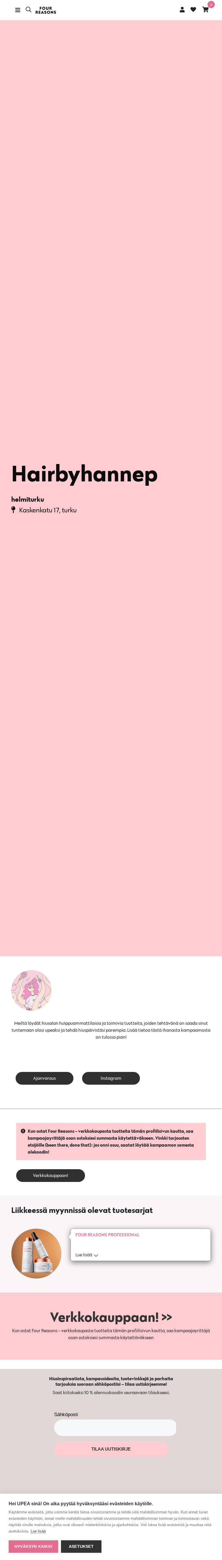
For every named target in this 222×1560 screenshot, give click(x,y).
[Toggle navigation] (18, 10)
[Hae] (28, 10)
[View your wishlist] (193, 10)
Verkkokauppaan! (50, 1175)
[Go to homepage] (45, 10)
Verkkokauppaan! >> (111, 1317)
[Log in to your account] (182, 9)
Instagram (111, 1078)
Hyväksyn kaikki (33, 1546)
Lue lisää (38, 1531)
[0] (205, 9)
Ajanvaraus (44, 1078)
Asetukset (81, 1546)
